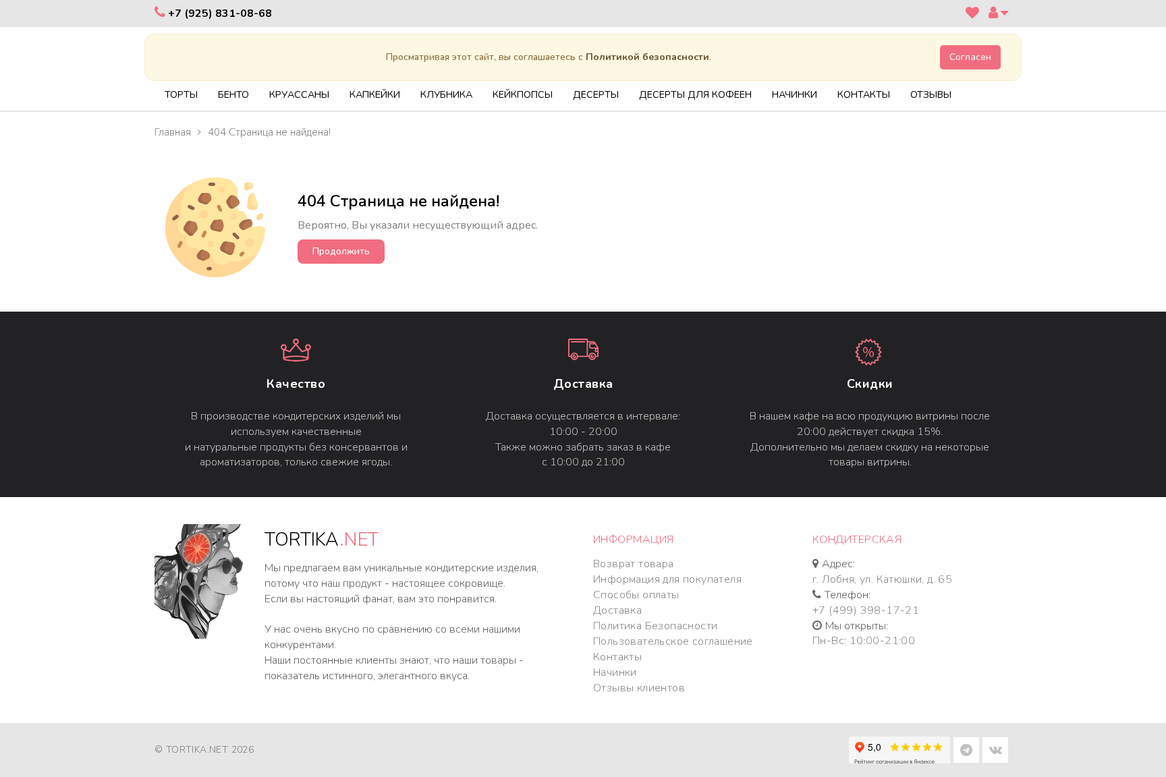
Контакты (617, 657)
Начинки (615, 672)
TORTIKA (322, 539)
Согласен (970, 57)
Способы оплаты (636, 594)
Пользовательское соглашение (673, 641)
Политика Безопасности (655, 625)
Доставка (583, 384)
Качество (296, 384)
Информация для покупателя (667, 579)
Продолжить (341, 251)
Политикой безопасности (647, 57)
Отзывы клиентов (639, 688)
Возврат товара (633, 563)
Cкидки (870, 384)
